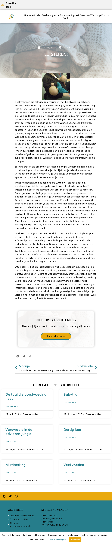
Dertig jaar (72, 429)
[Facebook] (17, 356)
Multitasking (15, 464)
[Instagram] (30, 356)
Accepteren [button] (75, 540)
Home (27, 15)
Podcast (105, 15)
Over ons (85, 15)
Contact (67, 18)
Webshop (95, 15)
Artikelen (36, 15)
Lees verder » (11, 406)
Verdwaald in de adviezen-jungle (18, 431)
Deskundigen (49, 15)
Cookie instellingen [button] (57, 539)
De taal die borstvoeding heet (25, 396)
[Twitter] (24, 356)
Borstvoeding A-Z (69, 15)
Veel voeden (74, 464)
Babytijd (70, 394)
